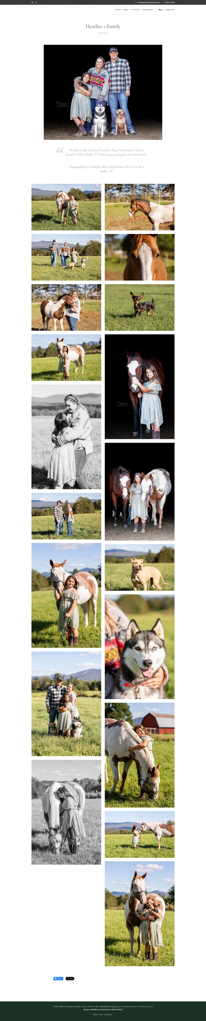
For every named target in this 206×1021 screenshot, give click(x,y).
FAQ (101, 1014)
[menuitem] (118, 10)
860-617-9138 (170, 2)
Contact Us (108, 1014)
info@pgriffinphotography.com (149, 2)
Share (59, 979)
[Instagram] (35, 2)
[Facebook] (32, 2)
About (95, 1014)
